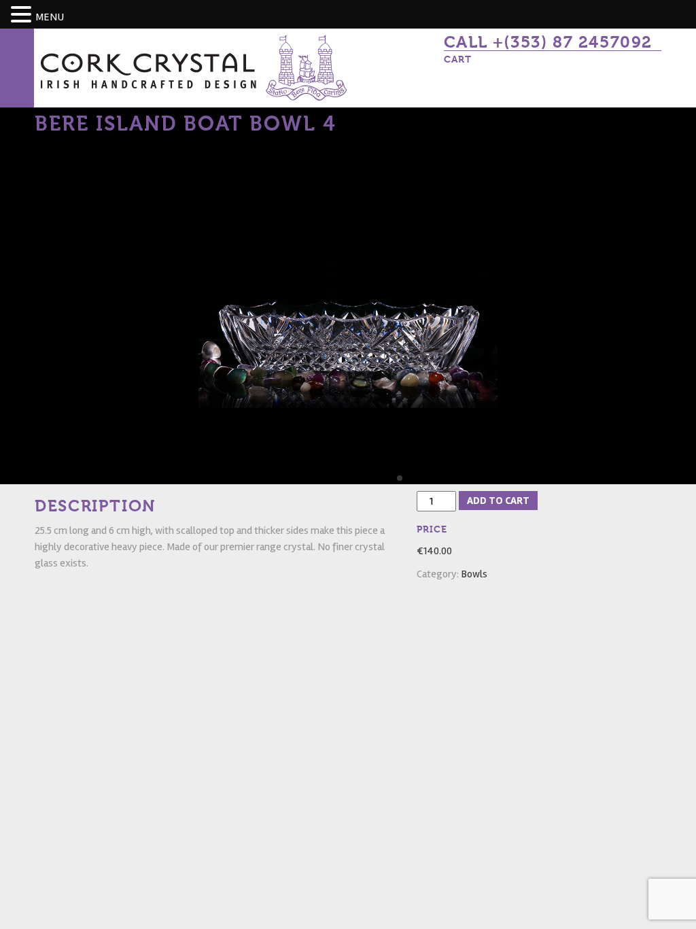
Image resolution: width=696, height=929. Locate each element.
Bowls (474, 574)
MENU (49, 17)
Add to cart (498, 500)
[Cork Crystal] (194, 67)
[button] (23, 15)
